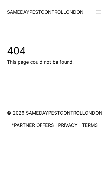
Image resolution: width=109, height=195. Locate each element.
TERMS (90, 125)
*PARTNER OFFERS (33, 125)
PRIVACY (68, 125)
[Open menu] (98, 11)
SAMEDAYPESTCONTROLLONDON (45, 12)
